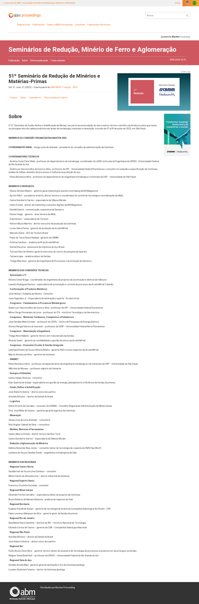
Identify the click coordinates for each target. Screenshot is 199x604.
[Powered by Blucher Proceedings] (175, 36)
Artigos (13, 97)
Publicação (14, 60)
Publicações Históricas (98, 24)
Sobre (25, 60)
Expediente (35, 97)
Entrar (177, 3)
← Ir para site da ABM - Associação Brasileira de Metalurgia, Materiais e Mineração (38, 3)
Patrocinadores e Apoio (55, 97)
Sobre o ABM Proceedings (60, 24)
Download (80, 24)
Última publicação (39, 60)
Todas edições (57, 60)
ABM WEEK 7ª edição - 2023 (64, 87)
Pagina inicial (23, 24)
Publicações (38, 24)
